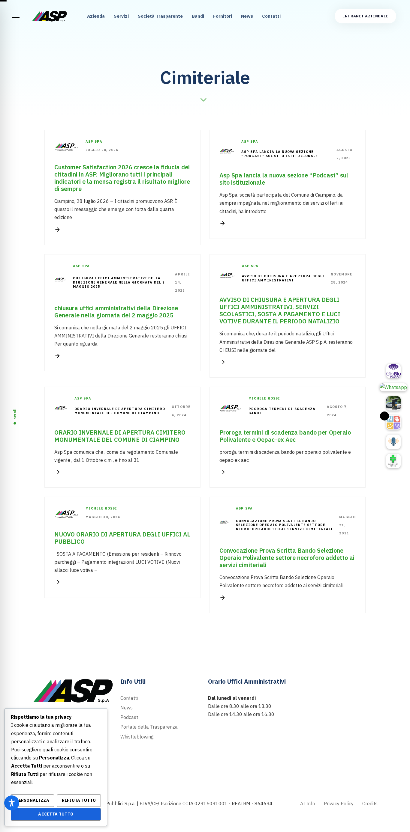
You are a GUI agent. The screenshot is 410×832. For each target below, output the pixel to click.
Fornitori (222, 16)
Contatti (271, 16)
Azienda (96, 16)
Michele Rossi (264, 398)
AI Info (307, 804)
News (247, 16)
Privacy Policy (339, 804)
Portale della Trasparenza (149, 727)
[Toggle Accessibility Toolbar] (12, 803)
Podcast (129, 717)
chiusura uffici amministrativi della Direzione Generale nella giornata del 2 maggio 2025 (119, 282)
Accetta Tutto (55, 814)
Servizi (121, 16)
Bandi (198, 16)
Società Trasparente (160, 16)
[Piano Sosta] (393, 403)
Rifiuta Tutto (79, 800)
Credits (370, 804)
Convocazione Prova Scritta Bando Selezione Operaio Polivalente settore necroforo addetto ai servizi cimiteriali (284, 525)
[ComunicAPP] (393, 422)
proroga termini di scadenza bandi (282, 411)
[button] (16, 16)
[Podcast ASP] (393, 442)
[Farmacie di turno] (393, 461)
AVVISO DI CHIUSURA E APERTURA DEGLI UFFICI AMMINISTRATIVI (283, 278)
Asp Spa (94, 141)
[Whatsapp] (393, 387)
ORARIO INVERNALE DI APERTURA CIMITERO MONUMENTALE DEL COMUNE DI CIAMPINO (119, 411)
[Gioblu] (393, 371)
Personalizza (32, 800)
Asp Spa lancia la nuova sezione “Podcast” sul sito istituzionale (279, 154)
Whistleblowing (137, 737)
